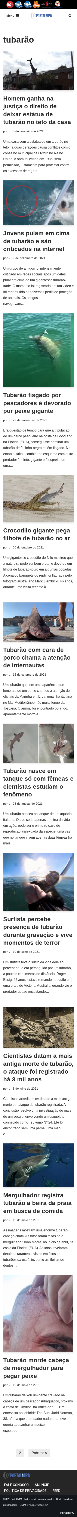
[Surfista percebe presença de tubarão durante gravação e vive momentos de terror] (38, 882)
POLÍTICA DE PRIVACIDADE (25, 1491)
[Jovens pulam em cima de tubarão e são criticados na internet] (38, 202)
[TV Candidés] (57, 4)
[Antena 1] (47, 4)
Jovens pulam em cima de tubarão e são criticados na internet (36, 241)
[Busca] (70, 15)
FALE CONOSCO (16, 1485)
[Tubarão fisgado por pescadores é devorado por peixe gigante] (38, 350)
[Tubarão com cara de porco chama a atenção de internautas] (38, 621)
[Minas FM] (36, 4)
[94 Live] (10, 4)
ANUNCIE (42, 1485)
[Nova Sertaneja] (28, 4)
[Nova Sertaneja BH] (19, 4)
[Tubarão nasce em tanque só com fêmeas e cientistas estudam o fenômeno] (38, 743)
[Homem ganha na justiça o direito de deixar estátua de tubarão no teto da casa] (38, 70)
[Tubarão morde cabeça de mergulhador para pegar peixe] (38, 1313)
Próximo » (39, 1453)
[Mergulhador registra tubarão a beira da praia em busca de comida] (38, 1165)
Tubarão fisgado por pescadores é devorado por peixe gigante (37, 403)
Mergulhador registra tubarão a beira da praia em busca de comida (37, 1203)
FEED (56, 1491)
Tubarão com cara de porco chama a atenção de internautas (37, 657)
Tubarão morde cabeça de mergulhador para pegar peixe (36, 1368)
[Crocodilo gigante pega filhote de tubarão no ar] (38, 498)
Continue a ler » (53, 171)
